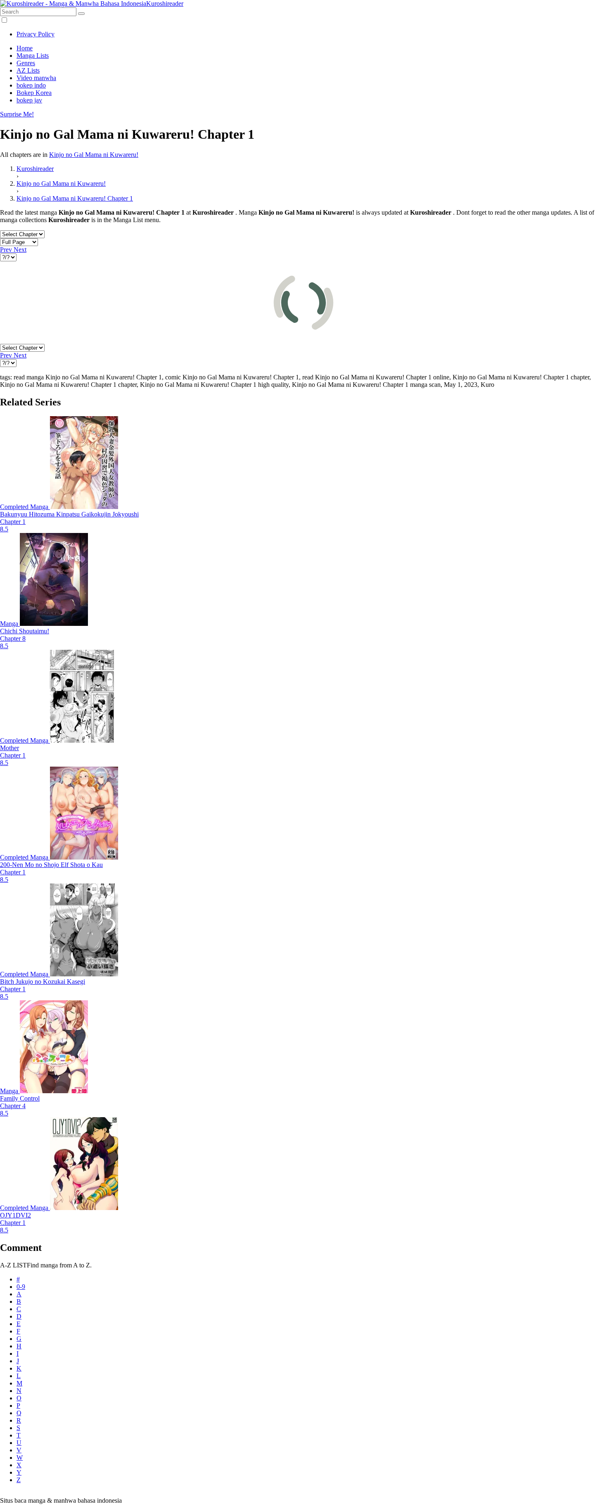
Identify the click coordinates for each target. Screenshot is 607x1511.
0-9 (21, 1286)
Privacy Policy (36, 34)
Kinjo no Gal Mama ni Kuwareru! (93, 154)
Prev (7, 249)
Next (20, 249)
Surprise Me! (17, 114)
